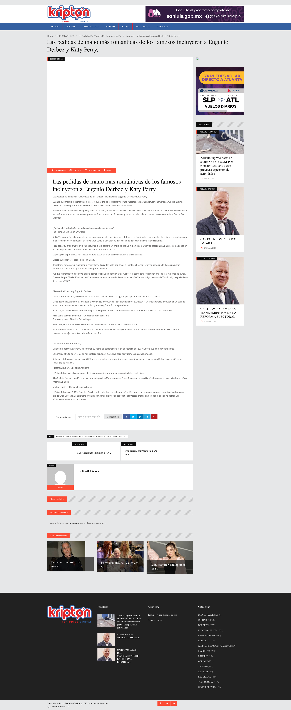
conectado (74, 523)
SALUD (202, 666)
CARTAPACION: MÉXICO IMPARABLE (218, 241)
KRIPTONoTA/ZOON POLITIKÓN (215, 645)
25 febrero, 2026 (209, 248)
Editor (108, 170)
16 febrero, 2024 (94, 170)
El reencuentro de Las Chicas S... (119, 565)
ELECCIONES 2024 (207, 630)
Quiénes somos (155, 619)
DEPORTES (203, 625)
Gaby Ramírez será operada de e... (168, 566)
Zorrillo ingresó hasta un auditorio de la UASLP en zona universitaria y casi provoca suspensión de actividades (217, 166)
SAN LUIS (203, 671)
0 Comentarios (61, 170)
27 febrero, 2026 (209, 321)
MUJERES (203, 655)
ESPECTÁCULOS (66, 35)
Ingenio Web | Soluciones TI (58, 707)
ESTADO (202, 258)
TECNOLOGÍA (205, 681)
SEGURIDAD (204, 676)
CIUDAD (202, 132)
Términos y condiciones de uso (162, 614)
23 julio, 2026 (208, 178)
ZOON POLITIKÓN (207, 686)
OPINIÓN (211, 189)
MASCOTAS (212, 132)
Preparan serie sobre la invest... (65, 564)
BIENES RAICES (206, 614)
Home (50, 35)
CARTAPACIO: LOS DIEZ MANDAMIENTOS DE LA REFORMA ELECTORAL (218, 312)
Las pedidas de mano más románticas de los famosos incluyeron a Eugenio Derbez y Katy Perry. (91, 436)
